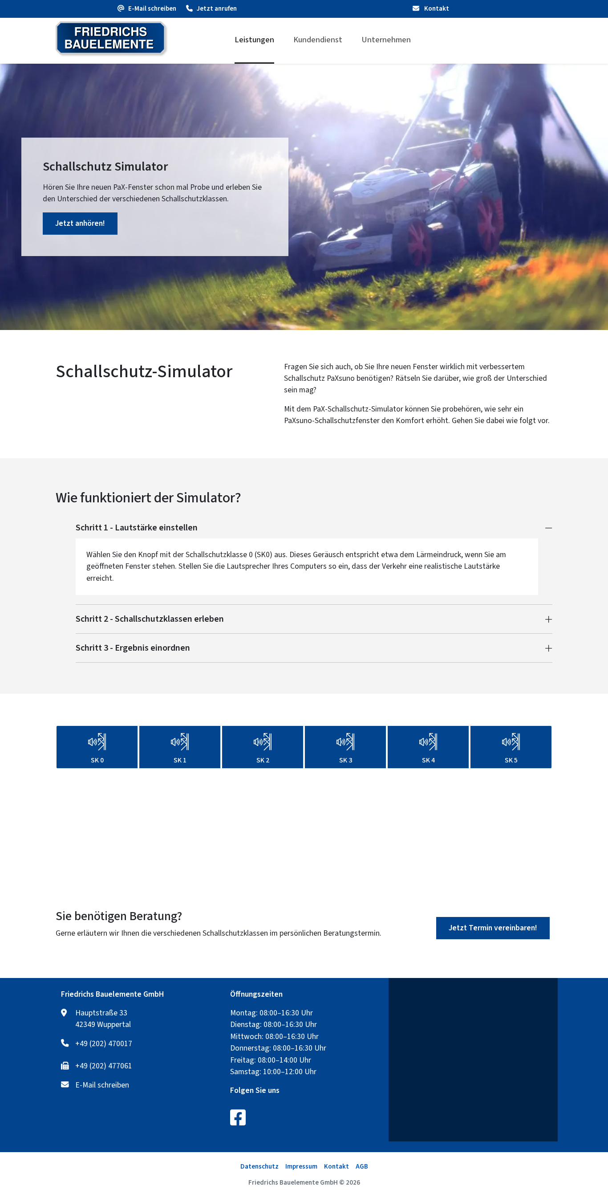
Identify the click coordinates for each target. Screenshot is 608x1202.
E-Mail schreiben (102, 1085)
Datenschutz (259, 1166)
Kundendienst (317, 40)
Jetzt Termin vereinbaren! (493, 927)
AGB (362, 1166)
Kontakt (436, 8)
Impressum (301, 1166)
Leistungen (254, 40)
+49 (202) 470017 (103, 1044)
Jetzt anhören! (80, 223)
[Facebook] (238, 1117)
